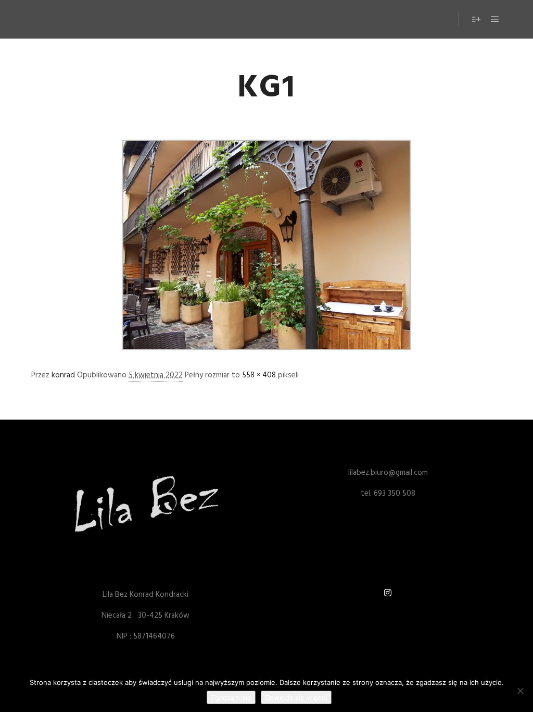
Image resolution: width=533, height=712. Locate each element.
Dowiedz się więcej (296, 697)
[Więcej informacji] (476, 19)
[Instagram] (388, 592)
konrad (63, 375)
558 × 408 (259, 375)
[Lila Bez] (65, 19)
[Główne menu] (495, 19)
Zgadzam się (231, 697)
